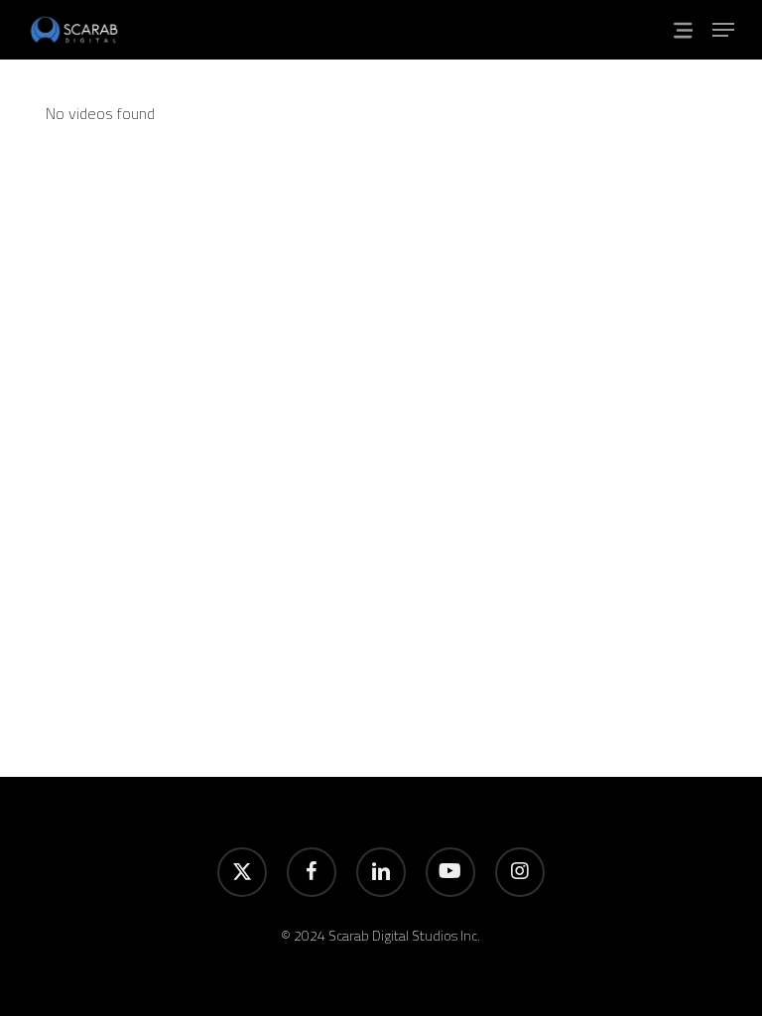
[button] (723, 30)
